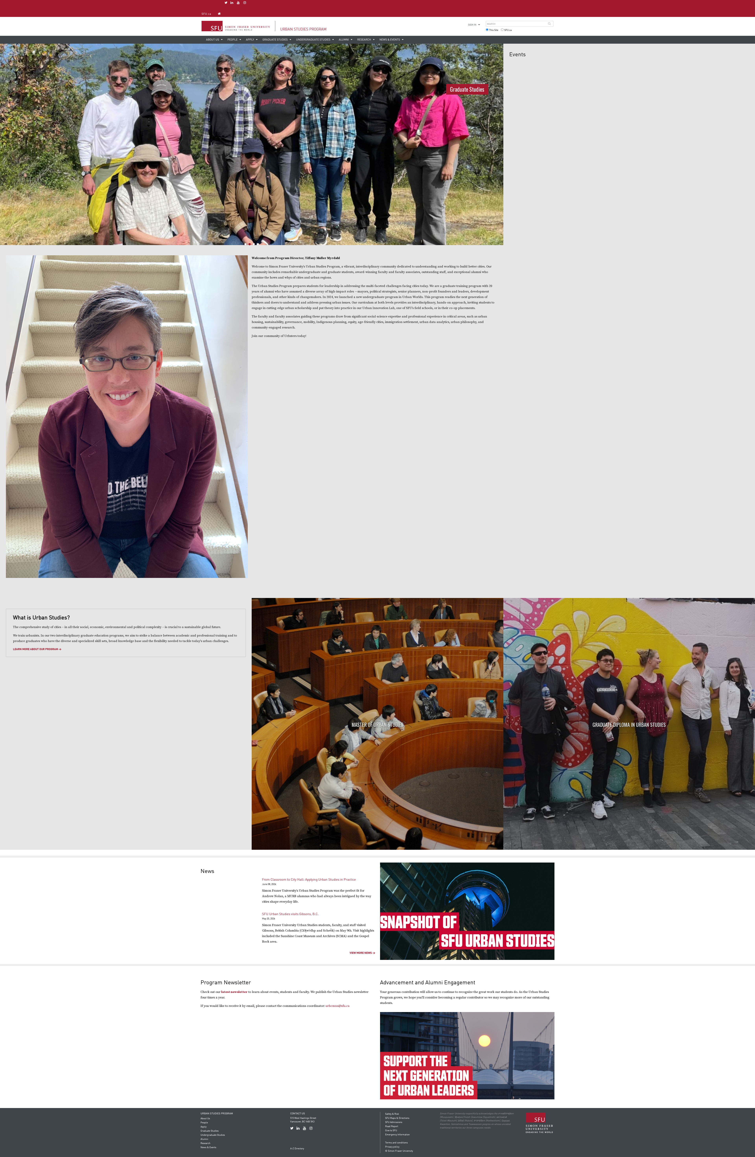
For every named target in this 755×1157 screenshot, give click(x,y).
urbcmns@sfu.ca (338, 1006)
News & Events (390, 39)
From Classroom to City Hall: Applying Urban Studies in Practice (309, 879)
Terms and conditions (396, 1143)
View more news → (362, 953)
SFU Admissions (393, 1122)
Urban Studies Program (303, 29)
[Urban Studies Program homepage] (219, 14)
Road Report (391, 1126)
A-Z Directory (297, 1149)
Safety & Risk (392, 1114)
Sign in (472, 25)
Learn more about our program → (37, 649)
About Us (213, 39)
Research (364, 39)
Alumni (344, 39)
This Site (493, 30)
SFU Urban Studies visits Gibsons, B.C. (290, 914)
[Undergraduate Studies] (251, 144)
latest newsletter (234, 992)
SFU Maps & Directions (397, 1118)
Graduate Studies (275, 39)
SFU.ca (206, 14)
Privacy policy (392, 1147)
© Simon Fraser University (399, 1151)
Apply (250, 39)
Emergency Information (397, 1135)
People (232, 39)
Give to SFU (391, 1130)
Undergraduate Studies (313, 39)
